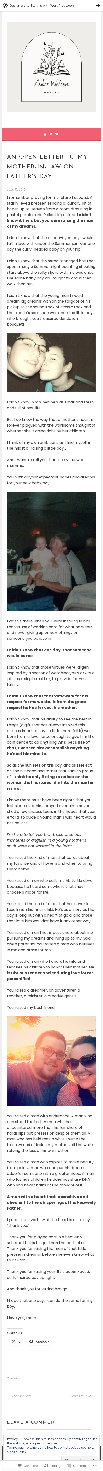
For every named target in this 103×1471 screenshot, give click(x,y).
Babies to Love (81, 1396)
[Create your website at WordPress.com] (51, 5)
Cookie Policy (16, 1452)
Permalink (14, 1378)
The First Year (21, 1396)
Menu (54, 134)
